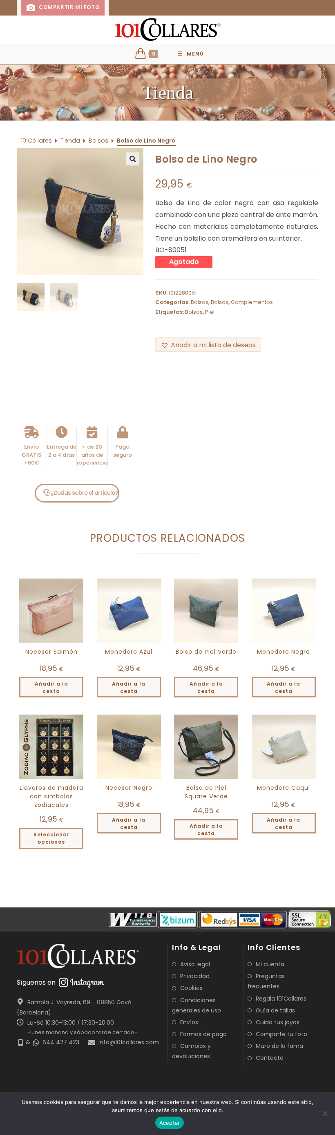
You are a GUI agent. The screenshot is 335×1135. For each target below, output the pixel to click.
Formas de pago (203, 1034)
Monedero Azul (128, 652)
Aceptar (169, 1122)
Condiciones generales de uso (196, 1005)
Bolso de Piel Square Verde (206, 792)
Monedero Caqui (283, 788)
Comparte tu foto (281, 1034)
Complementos (252, 302)
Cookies (191, 988)
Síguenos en (36, 982)
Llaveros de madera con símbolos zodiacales (51, 796)
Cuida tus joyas (277, 1022)
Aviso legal (195, 964)
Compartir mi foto (68, 7)
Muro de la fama (279, 1046)
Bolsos (98, 140)
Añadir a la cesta (51, 687)
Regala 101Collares (281, 998)
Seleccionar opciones (51, 838)
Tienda (70, 140)
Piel (209, 312)
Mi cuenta (270, 964)
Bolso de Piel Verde (206, 652)
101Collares (36, 140)
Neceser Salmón (51, 652)
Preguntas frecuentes (266, 981)
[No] (325, 1113)
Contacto (270, 1058)
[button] (167, 93)
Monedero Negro (283, 652)
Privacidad (195, 976)
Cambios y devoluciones (191, 1051)
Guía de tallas (275, 1010)
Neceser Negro (128, 788)
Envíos (189, 1022)
